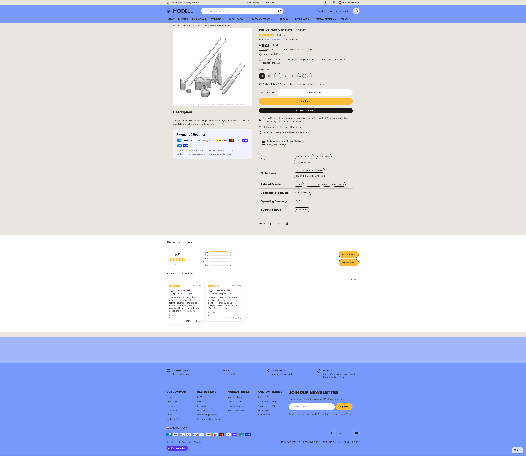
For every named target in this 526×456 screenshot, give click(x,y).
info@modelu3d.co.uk (196, 2)
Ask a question (348, 263)
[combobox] (242, 11)
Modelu (177, 442)
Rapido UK (339, 184)
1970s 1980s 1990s (303, 162)
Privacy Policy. (344, 414)
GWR (297, 201)
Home (176, 25)
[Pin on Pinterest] (287, 223)
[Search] (279, 11)
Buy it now (305, 101)
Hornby (298, 184)
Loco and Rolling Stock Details (309, 170)
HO (269, 76)
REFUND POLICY (311, 442)
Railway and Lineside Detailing (309, 176)
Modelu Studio (301, 209)
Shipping (263, 49)
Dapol (327, 184)
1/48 (300, 76)
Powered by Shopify (191, 442)
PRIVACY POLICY (351, 442)
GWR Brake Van (302, 193)
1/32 (308, 76)
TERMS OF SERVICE (290, 442)
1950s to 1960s (323, 156)
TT (277, 76)
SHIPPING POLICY (331, 442)
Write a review (348, 254)
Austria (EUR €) (349, 2)
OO (262, 76)
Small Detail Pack (273, 39)
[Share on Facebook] (270, 223)
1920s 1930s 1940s (191, 25)
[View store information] (348, 143)
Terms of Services (326, 414)
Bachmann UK (313, 184)
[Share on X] (279, 223)
